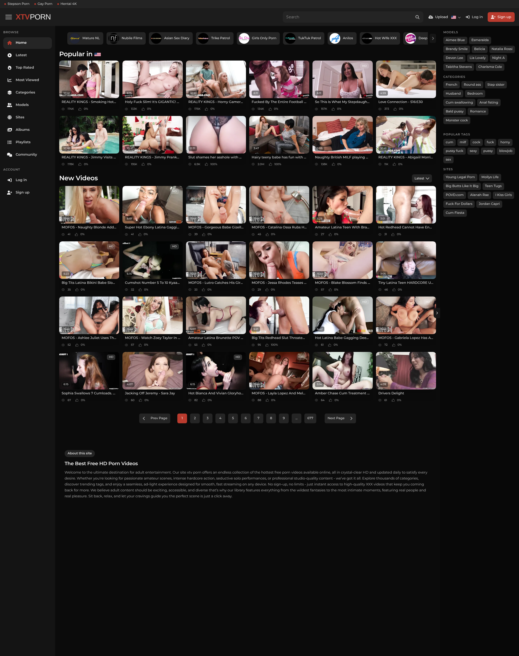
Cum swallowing (459, 103)
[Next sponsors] (433, 38)
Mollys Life (490, 177)
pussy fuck (454, 151)
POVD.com (455, 195)
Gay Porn (45, 4)
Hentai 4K (69, 4)
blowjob (506, 151)
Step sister (495, 85)
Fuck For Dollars (459, 204)
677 (310, 418)
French (451, 85)
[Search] (417, 17)
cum (449, 142)
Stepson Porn (18, 4)
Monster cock (457, 120)
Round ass (472, 85)
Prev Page (159, 418)
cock (476, 142)
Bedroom (475, 94)
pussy (488, 151)
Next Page (336, 418)
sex (448, 160)
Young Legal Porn (460, 177)
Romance (478, 111)
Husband (453, 94)
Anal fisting (489, 103)
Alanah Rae (479, 195)
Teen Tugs (493, 186)
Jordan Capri (489, 204)
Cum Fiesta (455, 213)
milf (463, 142)
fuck (490, 142)
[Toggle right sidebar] (437, 313)
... (296, 418)
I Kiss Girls (503, 195)
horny (505, 142)
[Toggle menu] (8, 17)
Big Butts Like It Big (462, 186)
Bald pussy (455, 111)
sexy (473, 151)
